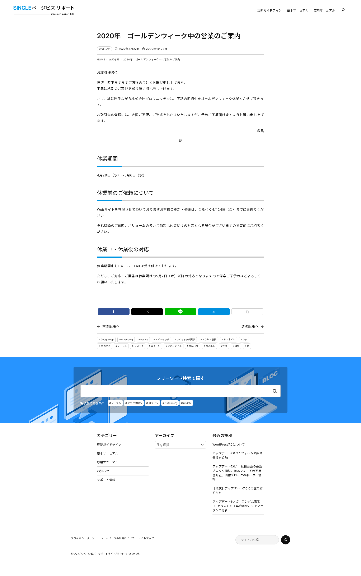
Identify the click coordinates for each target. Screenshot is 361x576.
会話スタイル (175, 346)
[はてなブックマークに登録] (214, 311)
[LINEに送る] (180, 311)
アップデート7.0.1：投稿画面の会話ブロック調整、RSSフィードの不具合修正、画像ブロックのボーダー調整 (237, 473)
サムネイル (229, 339)
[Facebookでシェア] (114, 311)
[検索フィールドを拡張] (343, 9)
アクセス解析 (209, 339)
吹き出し (210, 346)
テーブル (121, 346)
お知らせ (104, 48)
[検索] (285, 539)
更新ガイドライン (109, 444)
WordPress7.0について (228, 444)
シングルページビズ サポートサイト (94, 553)
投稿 (224, 346)
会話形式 (193, 346)
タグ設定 (105, 346)
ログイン (155, 346)
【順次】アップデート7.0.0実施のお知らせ (237, 490)
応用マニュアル (107, 462)
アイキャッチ (162, 339)
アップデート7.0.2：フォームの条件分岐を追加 (237, 455)
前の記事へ (111, 326)
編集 (237, 346)
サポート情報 (106, 479)
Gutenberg (127, 339)
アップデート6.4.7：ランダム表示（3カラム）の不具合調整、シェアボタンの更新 (237, 506)
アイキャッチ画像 (186, 339)
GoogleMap (107, 339)
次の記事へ (250, 326)
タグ (245, 339)
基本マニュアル (107, 453)
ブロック (138, 346)
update (144, 339)
